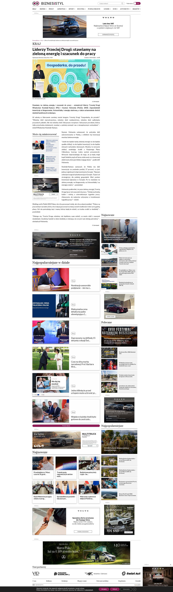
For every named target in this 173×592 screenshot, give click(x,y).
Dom (115, 9)
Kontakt (138, 581)
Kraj (34, 9)
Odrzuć (115, 589)
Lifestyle (61, 9)
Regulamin (122, 581)
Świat (51, 9)
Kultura (80, 9)
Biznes (42, 9)
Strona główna (35, 40)
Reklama (49, 581)
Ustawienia (126, 589)
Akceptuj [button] (104, 589)
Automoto (124, 9)
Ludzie (106, 9)
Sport (71, 9)
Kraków (136, 9)
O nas (34, 581)
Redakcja (64, 581)
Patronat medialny (102, 581)
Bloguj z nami (81, 581)
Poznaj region (94, 9)
